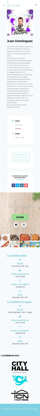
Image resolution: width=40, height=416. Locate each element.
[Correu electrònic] (26, 185)
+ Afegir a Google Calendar (20, 154)
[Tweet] (18, 185)
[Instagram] (23, 224)
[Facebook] (16, 224)
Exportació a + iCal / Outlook (20, 160)
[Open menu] (36, 4)
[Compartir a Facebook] (13, 185)
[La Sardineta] (11, 5)
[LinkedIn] (22, 185)
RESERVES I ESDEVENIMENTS (20, 331)
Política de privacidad (7, 408)
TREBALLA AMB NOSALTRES (20, 320)
